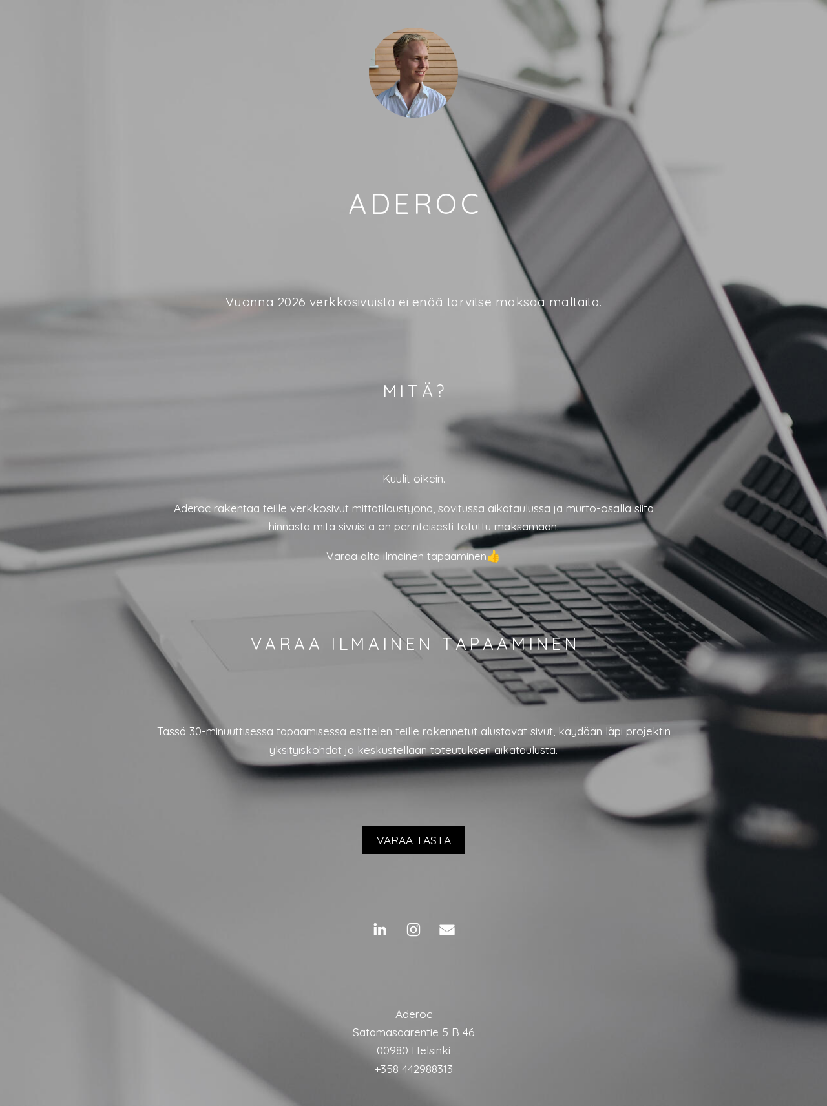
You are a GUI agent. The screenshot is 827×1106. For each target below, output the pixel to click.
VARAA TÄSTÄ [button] (414, 840)
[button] (380, 929)
